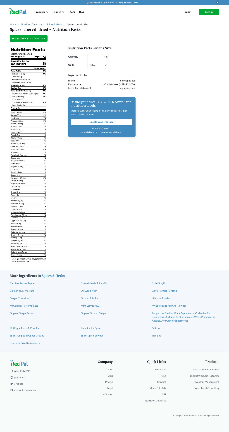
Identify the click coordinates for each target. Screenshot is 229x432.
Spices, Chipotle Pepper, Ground (27, 335)
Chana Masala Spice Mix (94, 283)
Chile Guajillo (159, 283)
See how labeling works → (102, 128)
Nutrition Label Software (206, 369)
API (164, 394)
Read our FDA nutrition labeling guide (108, 132)
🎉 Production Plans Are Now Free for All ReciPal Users (112, 2)
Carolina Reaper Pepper (22, 283)
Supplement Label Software (204, 375)
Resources (160, 369)
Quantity (73, 56)
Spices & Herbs (54, 24)
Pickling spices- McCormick (24, 328)
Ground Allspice (89, 298)
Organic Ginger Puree (21, 313)
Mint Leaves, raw (90, 305)
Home (13, 24)
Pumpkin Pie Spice (90, 328)
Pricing (109, 381)
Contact (161, 381)
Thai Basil (157, 335)
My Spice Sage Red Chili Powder (169, 305)
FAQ (163, 375)
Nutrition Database (31, 24)
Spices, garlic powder (92, 335)
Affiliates (108, 394)
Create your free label (102, 121)
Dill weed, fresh (89, 290)
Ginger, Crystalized (20, 298)
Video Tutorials (158, 388)
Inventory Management (206, 381)
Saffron (156, 328)
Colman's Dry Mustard (22, 290)
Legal (110, 388)
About (109, 369)
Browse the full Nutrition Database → (25, 343)
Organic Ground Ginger (93, 313)
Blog (81, 11)
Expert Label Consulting (206, 388)
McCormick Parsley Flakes (24, 305)
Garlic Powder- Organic (164, 290)
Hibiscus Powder (161, 298)
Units (71, 64)
